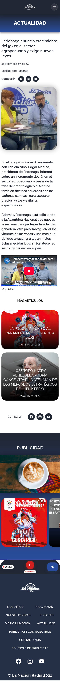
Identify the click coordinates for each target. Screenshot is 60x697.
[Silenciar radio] (52, 566)
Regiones (47, 615)
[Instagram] (28, 79)
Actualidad (46, 623)
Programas (44, 606)
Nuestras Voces (18, 615)
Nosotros (15, 606)
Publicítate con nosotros (30, 631)
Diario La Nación (18, 623)
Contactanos (30, 640)
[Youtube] (36, 79)
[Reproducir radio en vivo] (30, 565)
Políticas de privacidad (30, 648)
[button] (54, 7)
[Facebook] (21, 79)
